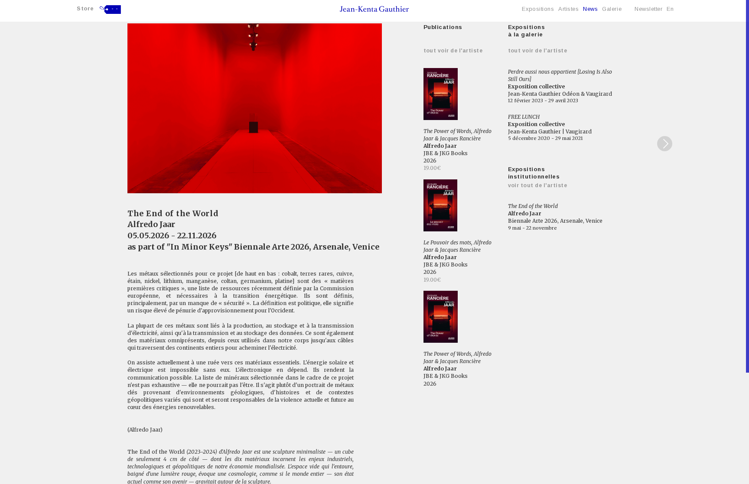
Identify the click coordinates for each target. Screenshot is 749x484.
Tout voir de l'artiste (453, 51)
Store (85, 8)
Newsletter (648, 9)
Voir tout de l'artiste (537, 185)
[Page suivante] (664, 143)
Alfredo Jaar (151, 224)
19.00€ (432, 168)
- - (114, 9)
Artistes (568, 9)
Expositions (538, 9)
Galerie (612, 9)
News (590, 9)
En (670, 9)
